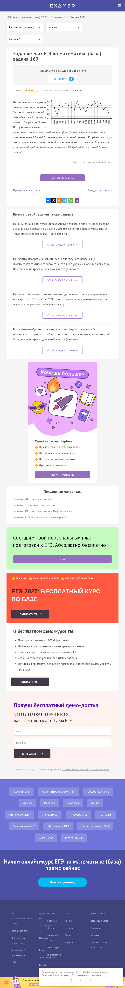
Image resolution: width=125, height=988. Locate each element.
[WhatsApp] (70, 200)
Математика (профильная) (58, 791)
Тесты (68, 935)
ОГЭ (67, 913)
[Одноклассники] (59, 200)
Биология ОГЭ (74, 837)
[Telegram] (64, 200)
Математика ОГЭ (58, 826)
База (41, 950)
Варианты (69, 942)
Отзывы (95, 935)
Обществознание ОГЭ (95, 826)
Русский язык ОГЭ (24, 826)
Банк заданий (98, 913)
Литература (49, 814)
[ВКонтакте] (48, 200)
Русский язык (21, 791)
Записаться (29, 614)
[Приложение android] (14, 962)
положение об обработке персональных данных (85, 769)
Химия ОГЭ (46, 837)
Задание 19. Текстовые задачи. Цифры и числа (42, 511)
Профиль (43, 937)
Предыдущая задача (26, 190)
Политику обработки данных (56, 975)
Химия (95, 803)
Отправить (30, 754)
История (49, 803)
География (105, 814)
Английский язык (19, 814)
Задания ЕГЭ (71, 927)
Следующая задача (100, 190)
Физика (27, 803)
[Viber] (77, 200)
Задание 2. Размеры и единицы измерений (40, 517)
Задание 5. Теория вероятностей (34, 505)
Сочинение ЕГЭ (98, 927)
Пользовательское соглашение (86, 975)
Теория (68, 920)
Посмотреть (59, 79)
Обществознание (98, 791)
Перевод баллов (99, 920)
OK (81, 981)
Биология (73, 803)
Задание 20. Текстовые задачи (32, 499)
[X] (53, 200)
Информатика (78, 814)
